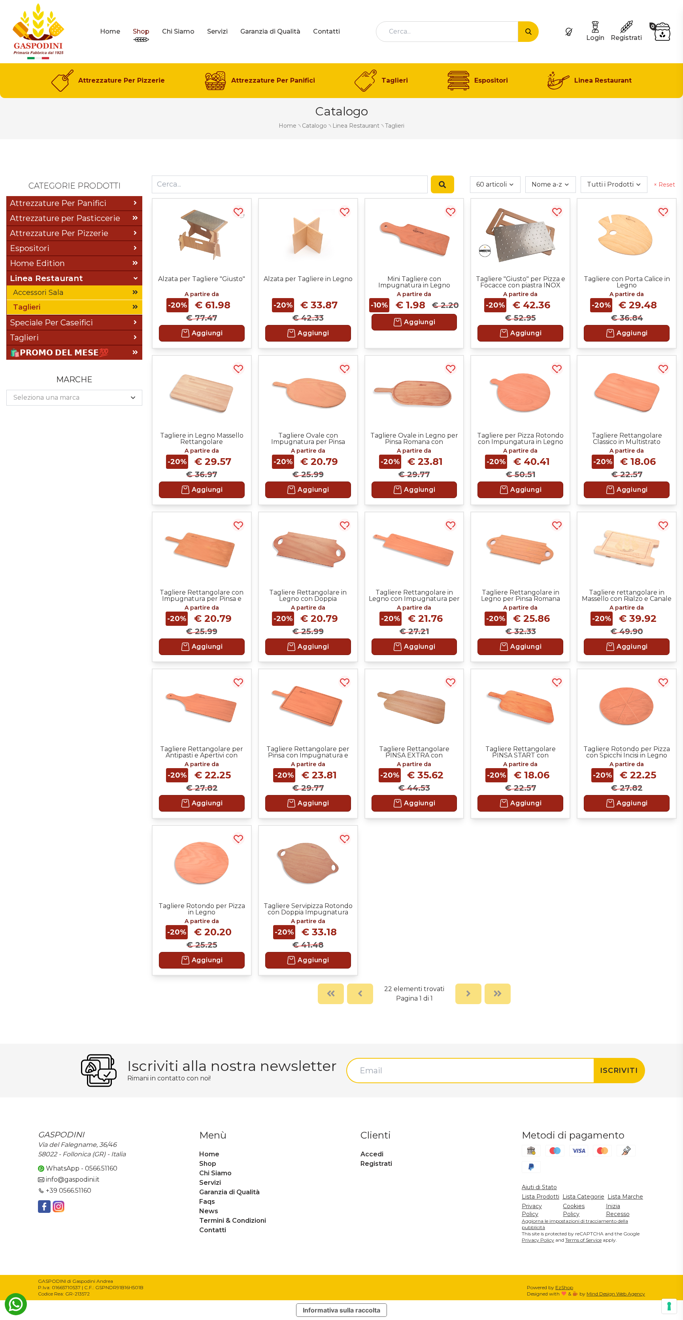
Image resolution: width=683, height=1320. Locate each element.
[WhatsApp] (16, 1304)
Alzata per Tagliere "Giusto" (201, 279)
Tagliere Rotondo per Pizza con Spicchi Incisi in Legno (626, 752)
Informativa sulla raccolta (341, 1310)
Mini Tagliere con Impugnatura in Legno (414, 282)
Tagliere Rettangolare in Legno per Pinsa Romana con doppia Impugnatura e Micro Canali (520, 595)
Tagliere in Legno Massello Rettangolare (201, 438)
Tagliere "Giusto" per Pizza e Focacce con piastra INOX (520, 282)
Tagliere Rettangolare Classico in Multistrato (627, 438)
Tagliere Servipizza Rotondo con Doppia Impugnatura (308, 909)
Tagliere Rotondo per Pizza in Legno (201, 909)
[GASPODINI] (38, 31)
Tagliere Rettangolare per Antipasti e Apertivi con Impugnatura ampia (201, 752)
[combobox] (447, 31)
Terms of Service (583, 1240)
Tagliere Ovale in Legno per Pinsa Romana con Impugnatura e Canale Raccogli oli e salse (414, 438)
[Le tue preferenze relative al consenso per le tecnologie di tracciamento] (669, 1306)
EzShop (564, 1287)
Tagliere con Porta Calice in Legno (627, 282)
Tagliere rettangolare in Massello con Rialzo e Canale (627, 595)
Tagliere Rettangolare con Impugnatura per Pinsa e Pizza (201, 595)
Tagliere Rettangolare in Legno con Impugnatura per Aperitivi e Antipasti (414, 595)
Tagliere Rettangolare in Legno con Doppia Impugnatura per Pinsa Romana (308, 595)
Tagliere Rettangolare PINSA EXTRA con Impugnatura (414, 752)
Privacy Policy (538, 1240)
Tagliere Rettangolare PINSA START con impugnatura (520, 752)
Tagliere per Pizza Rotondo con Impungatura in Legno (520, 438)
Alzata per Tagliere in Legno (308, 279)
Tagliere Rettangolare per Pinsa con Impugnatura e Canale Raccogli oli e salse (307, 752)
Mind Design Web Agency (616, 1294)
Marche (74, 379)
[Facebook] (44, 1206)
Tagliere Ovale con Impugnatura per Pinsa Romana (308, 438)
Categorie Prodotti (74, 186)
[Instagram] (58, 1206)
